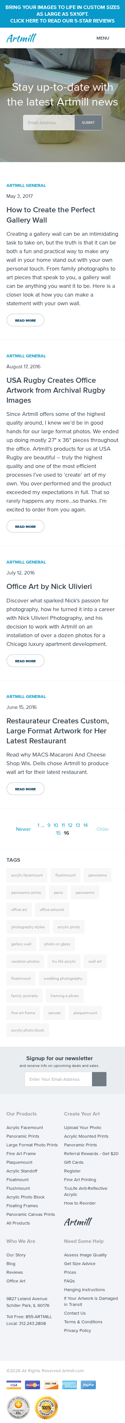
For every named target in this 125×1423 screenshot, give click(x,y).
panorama (97, 875)
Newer (23, 829)
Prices (70, 1272)
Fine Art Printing (80, 1179)
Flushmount (18, 1188)
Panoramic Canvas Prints (30, 1214)
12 (70, 825)
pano (58, 892)
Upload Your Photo (82, 1127)
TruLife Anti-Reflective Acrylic (85, 1191)
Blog (10, 1263)
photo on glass (57, 943)
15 (58, 833)
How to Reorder (80, 1203)
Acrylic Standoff (21, 1171)
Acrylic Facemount (24, 1127)
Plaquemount (19, 1162)
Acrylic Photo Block (25, 1197)
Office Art (15, 1281)
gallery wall (21, 943)
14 (85, 825)
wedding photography (63, 978)
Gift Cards (74, 1162)
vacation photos (25, 961)
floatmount (21, 978)
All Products (18, 1223)
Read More (25, 320)
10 (56, 825)
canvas (54, 1012)
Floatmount (17, 1179)
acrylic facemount (27, 875)
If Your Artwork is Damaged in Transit (91, 1301)
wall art (95, 961)
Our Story (16, 1255)
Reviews (14, 1272)
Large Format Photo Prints (32, 1145)
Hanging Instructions (84, 1289)
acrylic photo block (27, 1030)
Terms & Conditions (83, 1321)
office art (19, 909)
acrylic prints (69, 926)
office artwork (52, 909)
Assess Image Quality (85, 1255)
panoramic (85, 892)
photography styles (28, 926)
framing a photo (65, 995)
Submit (88, 122)
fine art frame (23, 1012)
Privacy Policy (77, 1330)
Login (81, 38)
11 (63, 825)
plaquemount (85, 1012)
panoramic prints (26, 892)
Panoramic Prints (22, 1136)
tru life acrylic (64, 961)
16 (66, 833)
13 (78, 825)
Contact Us (75, 1313)
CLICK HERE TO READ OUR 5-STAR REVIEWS (62, 20)
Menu (102, 38)
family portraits (24, 995)
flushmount (65, 875)
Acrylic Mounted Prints (86, 1136)
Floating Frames (22, 1205)
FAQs (69, 1281)
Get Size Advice (80, 1263)
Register (72, 1171)
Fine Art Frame (21, 1153)
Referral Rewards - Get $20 (91, 1153)
